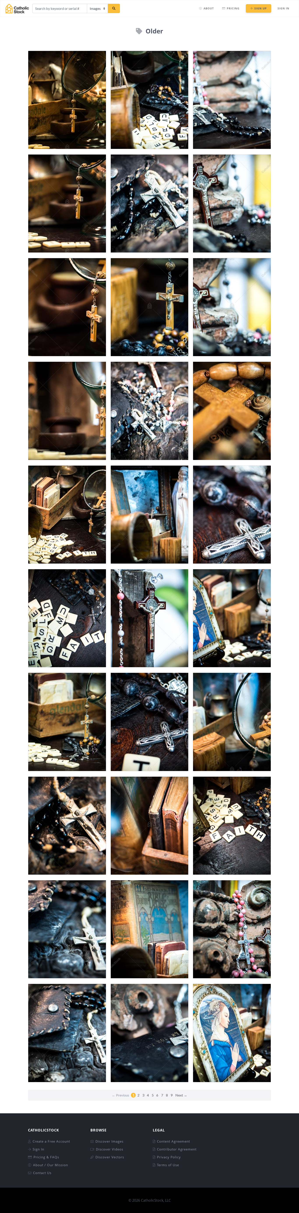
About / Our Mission (50, 1165)
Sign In (283, 8)
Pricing (233, 8)
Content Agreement (173, 1141)
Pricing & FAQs (46, 1157)
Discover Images (109, 1141)
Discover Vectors (109, 1157)
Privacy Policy (169, 1157)
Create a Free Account (51, 1141)
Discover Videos (109, 1149)
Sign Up (260, 8)
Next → (181, 1095)
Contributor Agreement (177, 1149)
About (209, 8)
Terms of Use (168, 1165)
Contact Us (42, 1173)
